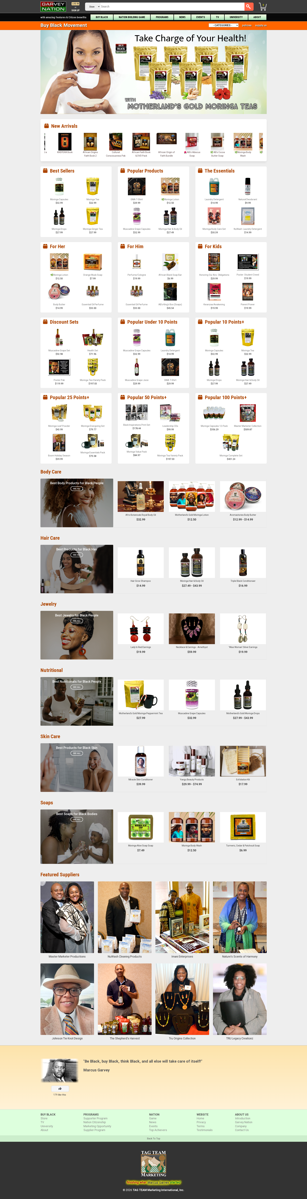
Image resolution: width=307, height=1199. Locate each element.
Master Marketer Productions (67, 956)
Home (200, 1118)
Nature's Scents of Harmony (239, 956)
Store (44, 1118)
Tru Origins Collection (182, 1038)
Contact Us (242, 1130)
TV (217, 17)
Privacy (201, 1122)
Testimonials (205, 1130)
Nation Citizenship (94, 1122)
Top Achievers (158, 1130)
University (236, 17)
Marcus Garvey (96, 1070)
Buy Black (102, 17)
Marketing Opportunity (97, 1126)
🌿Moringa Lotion (192, 152)
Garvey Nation (243, 1122)
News (182, 17)
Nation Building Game (132, 17)
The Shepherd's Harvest (125, 1038)
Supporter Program (95, 1118)
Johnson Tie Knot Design (67, 1038)
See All (76, 489)
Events (200, 17)
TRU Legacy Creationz (239, 1038)
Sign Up (75, 10)
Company (241, 1126)
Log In (75, 3)
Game (153, 1118)
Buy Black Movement (63, 25)
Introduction (242, 1118)
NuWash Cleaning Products (125, 956)
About (257, 17)
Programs (162, 17)
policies (247, 25)
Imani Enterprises (182, 956)
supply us (261, 25)
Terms (201, 1126)
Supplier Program (94, 1130)
